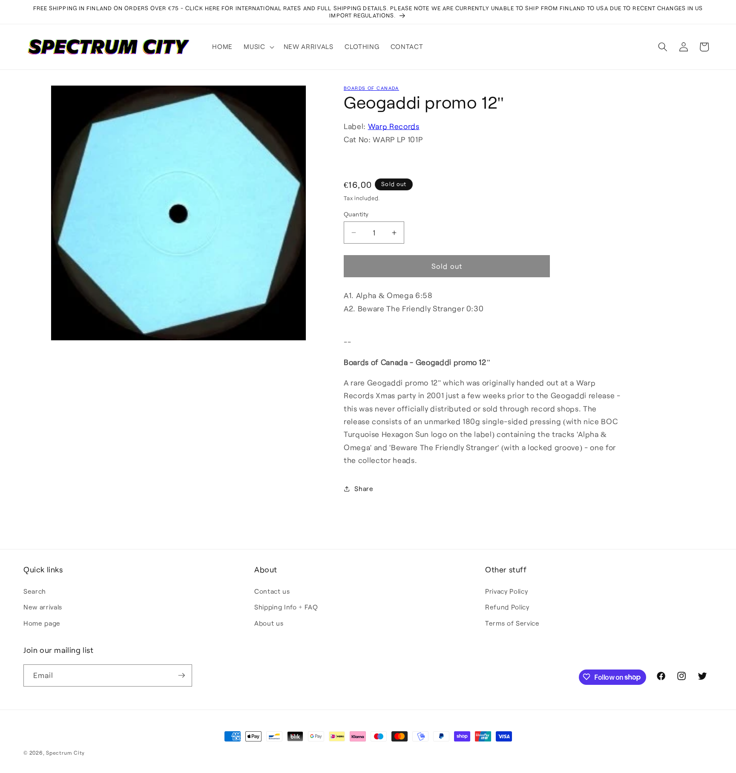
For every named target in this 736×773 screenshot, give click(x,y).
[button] (258, 47)
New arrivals (42, 607)
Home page (41, 622)
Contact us (272, 591)
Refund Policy (507, 607)
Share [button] (363, 488)
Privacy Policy (506, 591)
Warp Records (394, 126)
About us (268, 622)
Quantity (356, 214)
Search (34, 591)
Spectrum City (65, 753)
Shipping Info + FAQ (286, 607)
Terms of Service (512, 622)
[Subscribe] (181, 675)
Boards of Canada (371, 88)
